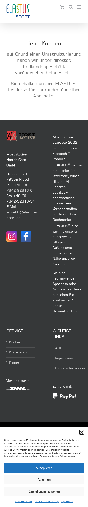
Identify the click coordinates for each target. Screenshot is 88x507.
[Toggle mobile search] (71, 7)
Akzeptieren (44, 468)
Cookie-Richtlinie (23, 501)
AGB (58, 348)
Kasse (14, 362)
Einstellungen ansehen (44, 491)
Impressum (67, 501)
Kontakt (15, 342)
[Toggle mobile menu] (79, 7)
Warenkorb (18, 352)
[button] (81, 432)
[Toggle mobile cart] (62, 7)
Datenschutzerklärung (47, 501)
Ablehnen (44, 479)
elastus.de (61, 300)
